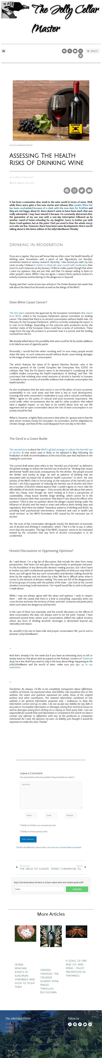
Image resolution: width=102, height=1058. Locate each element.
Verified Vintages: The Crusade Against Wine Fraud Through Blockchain (49, 981)
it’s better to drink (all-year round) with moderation (60, 265)
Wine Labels (30, 183)
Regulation (21, 183)
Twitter (86, 658)
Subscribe (77, 889)
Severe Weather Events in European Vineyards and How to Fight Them (25, 975)
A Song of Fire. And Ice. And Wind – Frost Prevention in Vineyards (76, 968)
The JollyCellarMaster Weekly (21, 145)
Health (14, 183)
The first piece (16, 313)
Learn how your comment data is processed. (64, 847)
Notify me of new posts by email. (35, 832)
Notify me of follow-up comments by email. (39, 825)
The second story (18, 449)
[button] (3, 51)
